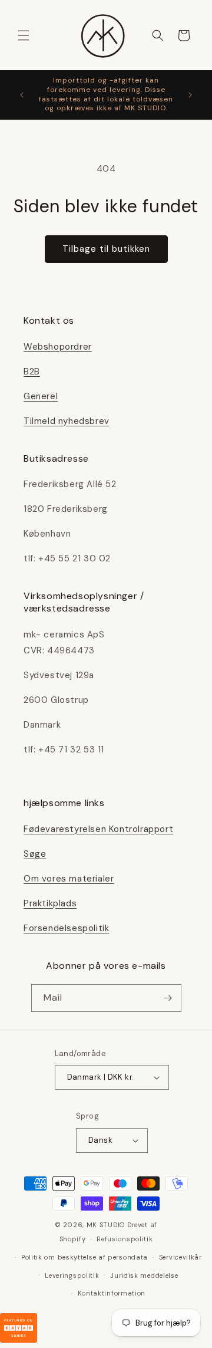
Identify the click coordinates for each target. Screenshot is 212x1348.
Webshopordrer (58, 347)
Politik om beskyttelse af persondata (84, 1257)
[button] (24, 35)
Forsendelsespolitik (66, 928)
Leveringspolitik (72, 1275)
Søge (35, 854)
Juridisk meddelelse (144, 1275)
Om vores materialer (69, 879)
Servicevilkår (180, 1257)
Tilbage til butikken (106, 249)
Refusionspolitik (125, 1239)
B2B (32, 371)
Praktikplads (50, 903)
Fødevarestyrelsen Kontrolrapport (98, 829)
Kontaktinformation (112, 1293)
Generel (41, 396)
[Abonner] (168, 998)
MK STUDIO (107, 1225)
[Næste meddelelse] (190, 95)
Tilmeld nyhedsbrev (67, 421)
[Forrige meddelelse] (22, 95)
